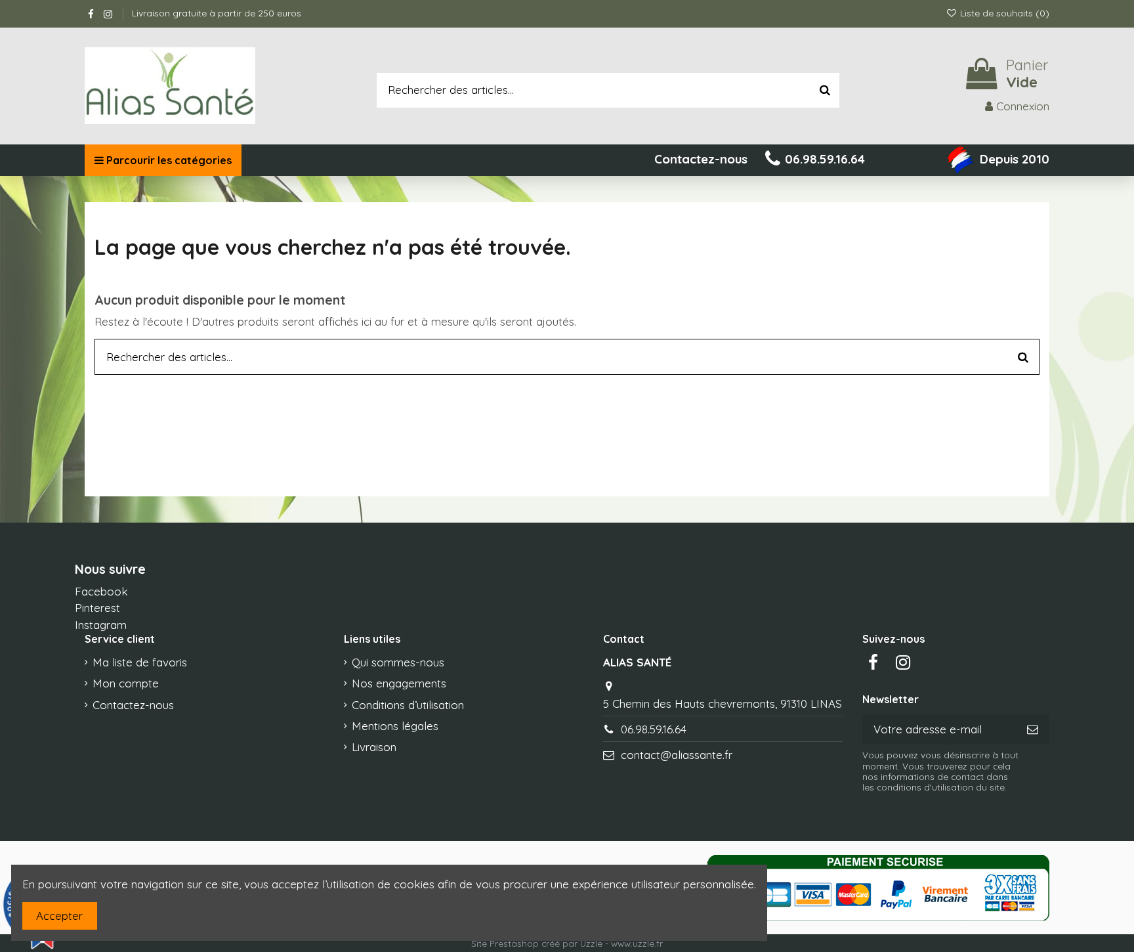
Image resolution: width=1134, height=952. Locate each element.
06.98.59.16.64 (653, 729)
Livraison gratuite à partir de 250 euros (216, 13)
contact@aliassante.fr (676, 755)
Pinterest (97, 608)
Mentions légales (395, 726)
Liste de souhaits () (1003, 13)
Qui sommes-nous (398, 662)
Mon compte (126, 683)
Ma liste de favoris (140, 662)
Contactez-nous (133, 705)
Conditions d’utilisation (408, 705)
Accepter (59, 915)
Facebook (101, 591)
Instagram (101, 625)
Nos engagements (399, 683)
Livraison (374, 747)
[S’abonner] (1032, 729)
